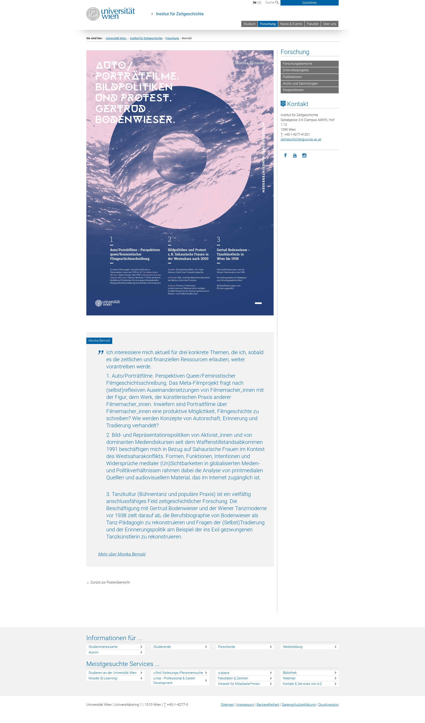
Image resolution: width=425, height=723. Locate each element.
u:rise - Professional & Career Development (174, 680)
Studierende (162, 647)
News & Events (291, 24)
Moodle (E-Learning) (103, 678)
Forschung (268, 24)
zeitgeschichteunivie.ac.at (301, 139)
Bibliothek (290, 673)
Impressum (245, 704)
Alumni (93, 652)
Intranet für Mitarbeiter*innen (239, 684)
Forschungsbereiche (297, 64)
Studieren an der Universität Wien (113, 673)
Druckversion (329, 704)
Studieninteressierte (103, 647)
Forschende (226, 647)
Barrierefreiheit (268, 704)
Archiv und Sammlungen (300, 84)
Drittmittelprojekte (296, 70)
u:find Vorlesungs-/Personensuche (178, 673)
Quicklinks (309, 3)
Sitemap (227, 704)
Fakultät (313, 24)
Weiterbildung (292, 647)
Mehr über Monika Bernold (121, 554)
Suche (270, 2)
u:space (223, 673)
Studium (249, 24)
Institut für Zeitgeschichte (180, 14)
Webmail (289, 678)
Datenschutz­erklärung (299, 704)
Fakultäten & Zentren (233, 678)
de (258, 3)
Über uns (329, 24)
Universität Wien (116, 38)
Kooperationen (293, 90)
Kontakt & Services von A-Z (302, 684)
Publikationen (292, 77)
